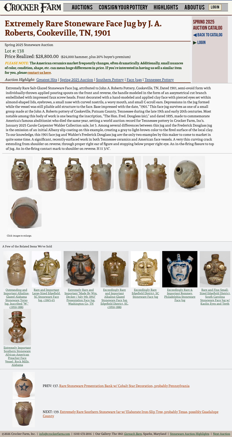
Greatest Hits (46, 79)
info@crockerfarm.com (54, 434)
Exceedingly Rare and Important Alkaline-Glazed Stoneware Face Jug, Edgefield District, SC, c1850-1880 (115, 298)
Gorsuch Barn (133, 434)
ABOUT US (194, 6)
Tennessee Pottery (159, 79)
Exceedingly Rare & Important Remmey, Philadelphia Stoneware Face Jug (179, 295)
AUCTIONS (82, 6)
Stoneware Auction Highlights (189, 434)
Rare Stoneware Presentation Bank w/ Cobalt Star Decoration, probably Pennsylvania (124, 386)
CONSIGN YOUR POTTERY (123, 6)
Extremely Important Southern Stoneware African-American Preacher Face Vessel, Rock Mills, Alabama (17, 356)
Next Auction (221, 434)
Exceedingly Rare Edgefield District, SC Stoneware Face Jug (145, 293)
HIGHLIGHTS (166, 6)
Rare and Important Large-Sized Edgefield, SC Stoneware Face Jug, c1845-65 (46, 295)
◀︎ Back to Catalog (207, 34)
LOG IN (215, 6)
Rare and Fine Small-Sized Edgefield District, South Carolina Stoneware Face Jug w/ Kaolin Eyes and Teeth (215, 296)
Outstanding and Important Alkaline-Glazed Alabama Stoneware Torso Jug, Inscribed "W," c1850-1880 (16, 298)
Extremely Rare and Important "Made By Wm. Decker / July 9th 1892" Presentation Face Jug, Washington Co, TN (81, 296)
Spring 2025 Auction (76, 79)
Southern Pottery (110, 79)
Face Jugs (134, 79)
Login (201, 42)
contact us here (39, 72)
